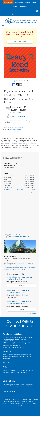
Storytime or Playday (15, 129)
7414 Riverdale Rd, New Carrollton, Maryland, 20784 (19, 235)
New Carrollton (17, 116)
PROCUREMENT (15, 403)
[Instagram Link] (19, 326)
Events (15, 6)
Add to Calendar (15, 112)
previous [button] (7, 189)
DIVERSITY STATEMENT (28, 401)
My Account (19, 2)
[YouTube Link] (23, 326)
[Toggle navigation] (3, 26)
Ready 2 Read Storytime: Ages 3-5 (20, 278)
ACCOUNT (25, 403)
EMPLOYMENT (15, 401)
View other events (20, 42)
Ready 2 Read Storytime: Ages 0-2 (20, 291)
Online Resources (8, 391)
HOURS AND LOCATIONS (19, 400)
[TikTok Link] (31, 326)
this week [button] (20, 189)
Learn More (6, 362)
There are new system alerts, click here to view (19, 411)
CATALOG (6, 403)
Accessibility (23, 6)
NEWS (20, 405)
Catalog (27, 2)
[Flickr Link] (15, 326)
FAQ (29, 400)
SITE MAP (33, 403)
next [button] (33, 189)
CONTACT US (6, 400)
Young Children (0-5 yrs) (17, 127)
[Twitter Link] (11, 326)
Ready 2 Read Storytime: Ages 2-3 (20, 302)
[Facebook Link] (6, 326)
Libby (34, 2)
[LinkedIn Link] (27, 326)
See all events (31, 313)
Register (21, 285)
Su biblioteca (8, 2)
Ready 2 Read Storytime (13, 132)
